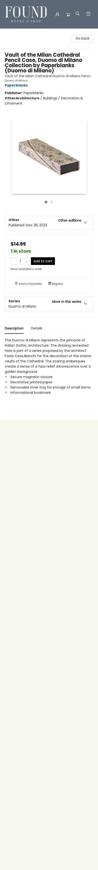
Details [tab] (36, 328)
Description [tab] (14, 328)
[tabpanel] (49, 374)
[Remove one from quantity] (14, 261)
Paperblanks (16, 85)
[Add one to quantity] (26, 261)
